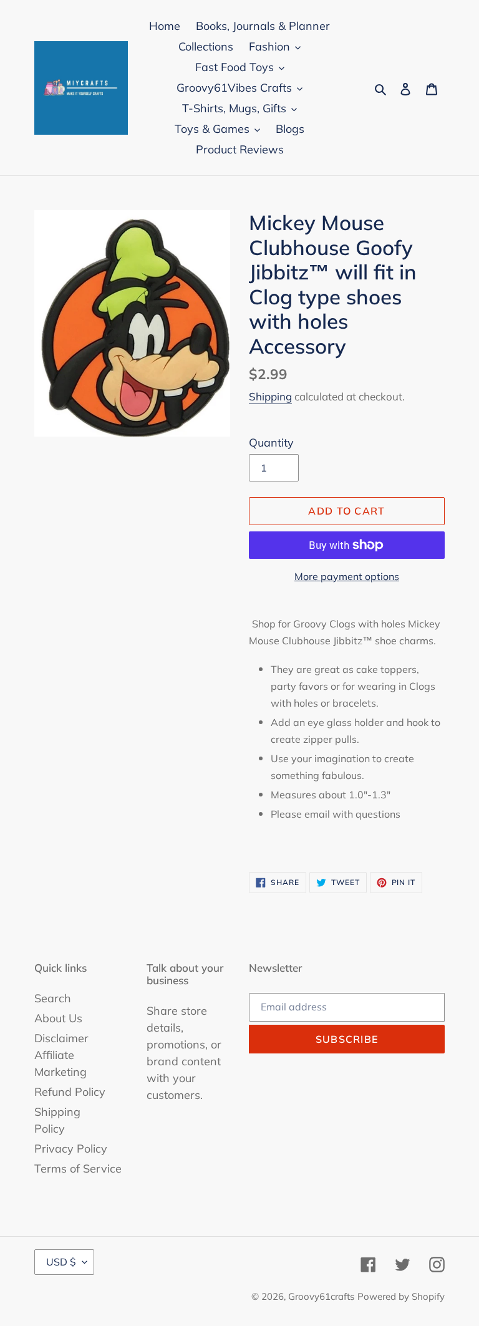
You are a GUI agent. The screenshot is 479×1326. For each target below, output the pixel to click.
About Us (58, 1018)
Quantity (271, 442)
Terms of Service (78, 1168)
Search (52, 998)
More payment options (346, 576)
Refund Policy (69, 1092)
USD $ (61, 1262)
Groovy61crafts (321, 1296)
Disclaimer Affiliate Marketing (61, 1055)
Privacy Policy (70, 1148)
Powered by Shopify (401, 1296)
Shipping (270, 396)
